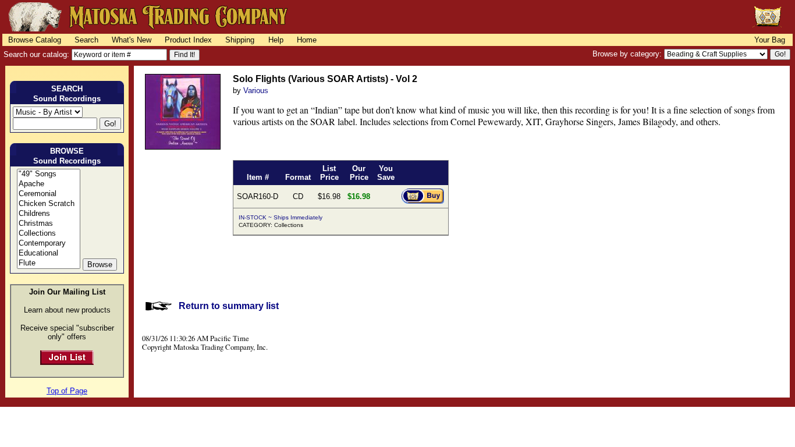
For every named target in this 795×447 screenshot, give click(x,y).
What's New (131, 40)
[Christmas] (48, 224)
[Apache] (48, 184)
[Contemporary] (48, 244)
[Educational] (48, 253)
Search (86, 40)
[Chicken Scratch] (48, 204)
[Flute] (48, 263)
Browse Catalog (34, 40)
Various (255, 90)
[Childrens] (48, 214)
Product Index (188, 40)
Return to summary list (229, 306)
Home (307, 40)
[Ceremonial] (48, 194)
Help (275, 40)
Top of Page (67, 390)
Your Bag (769, 40)
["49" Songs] (48, 174)
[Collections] (48, 234)
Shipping (239, 40)
